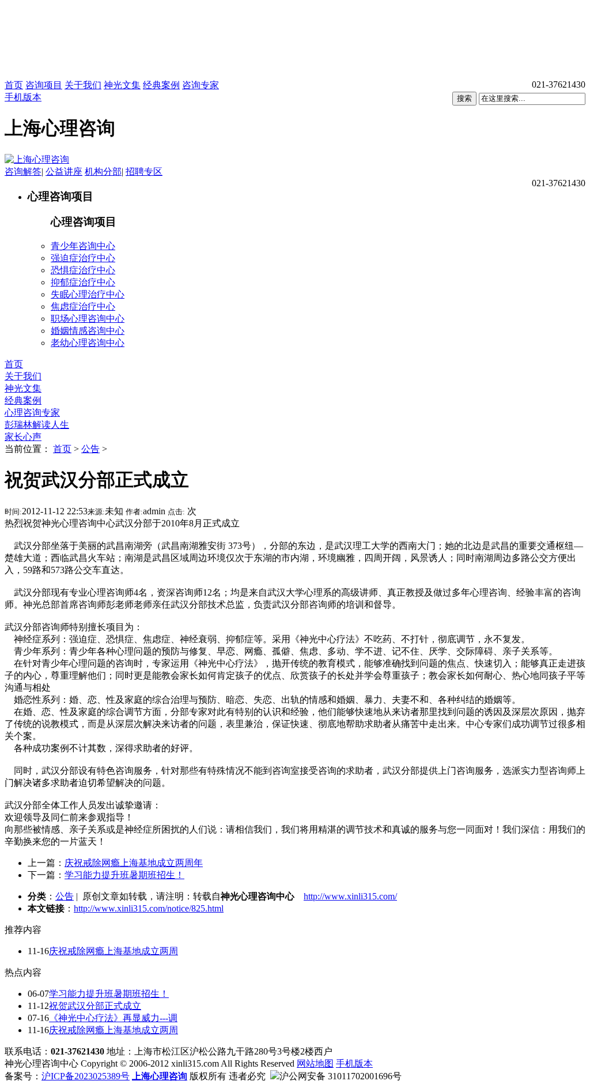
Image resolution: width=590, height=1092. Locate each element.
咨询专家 (200, 85)
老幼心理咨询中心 (87, 343)
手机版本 (23, 97)
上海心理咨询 (159, 1076)
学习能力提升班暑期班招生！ (124, 875)
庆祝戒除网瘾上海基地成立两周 (113, 951)
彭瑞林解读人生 (37, 425)
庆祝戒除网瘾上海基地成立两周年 (134, 863)
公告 (90, 449)
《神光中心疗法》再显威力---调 (113, 1018)
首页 (14, 85)
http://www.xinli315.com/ (350, 896)
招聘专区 (144, 171)
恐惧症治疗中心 (83, 270)
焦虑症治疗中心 (83, 306)
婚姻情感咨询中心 (87, 331)
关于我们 (83, 85)
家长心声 (23, 437)
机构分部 (103, 171)
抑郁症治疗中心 (83, 282)
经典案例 (161, 85)
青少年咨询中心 (83, 246)
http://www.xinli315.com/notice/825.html (149, 908)
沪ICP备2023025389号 (85, 1076)
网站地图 (315, 1063)
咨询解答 (23, 171)
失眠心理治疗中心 (87, 294)
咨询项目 (43, 85)
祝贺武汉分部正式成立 (95, 1006)
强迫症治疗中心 (83, 258)
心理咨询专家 (32, 412)
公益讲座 (64, 171)
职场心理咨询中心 (87, 318)
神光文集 (122, 85)
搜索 (464, 98)
